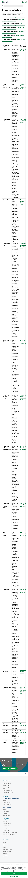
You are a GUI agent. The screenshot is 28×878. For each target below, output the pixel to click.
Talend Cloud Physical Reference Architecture (13, 5)
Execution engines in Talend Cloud (23, 342)
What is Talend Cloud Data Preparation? (23, 505)
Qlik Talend (5, 800)
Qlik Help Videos (7, 783)
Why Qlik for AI (6, 828)
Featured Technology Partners (10, 832)
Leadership (5, 844)
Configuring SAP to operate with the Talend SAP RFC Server (23, 690)
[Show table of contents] (3, 6)
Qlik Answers (6, 811)
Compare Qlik (6, 830)
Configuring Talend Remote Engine (23, 121)
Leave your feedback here (9, 768)
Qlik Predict (5, 813)
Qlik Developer (6, 785)
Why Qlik (5, 821)
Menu (26, 2)
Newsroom (5, 855)
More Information (14, 876)
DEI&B (4, 847)
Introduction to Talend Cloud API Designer (23, 448)
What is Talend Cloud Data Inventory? (23, 591)
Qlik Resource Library (8, 792)
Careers (5, 853)
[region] (14, 870)
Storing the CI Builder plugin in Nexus (23, 742)
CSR (4, 845)
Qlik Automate (6, 815)
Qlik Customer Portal (8, 790)
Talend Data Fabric (7, 804)
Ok (14, 873)
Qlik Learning (6, 788)
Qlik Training (6, 787)
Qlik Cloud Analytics (7, 809)
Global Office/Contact (8, 856)
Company (5, 842)
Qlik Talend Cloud (7, 802)
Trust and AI (6, 827)
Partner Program (7, 851)
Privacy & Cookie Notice (19, 871)
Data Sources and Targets (9, 834)
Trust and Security (7, 823)
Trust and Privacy (7, 825)
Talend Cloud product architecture (17, 17)
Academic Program (7, 849)
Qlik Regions (6, 836)
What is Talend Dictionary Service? (23, 671)
